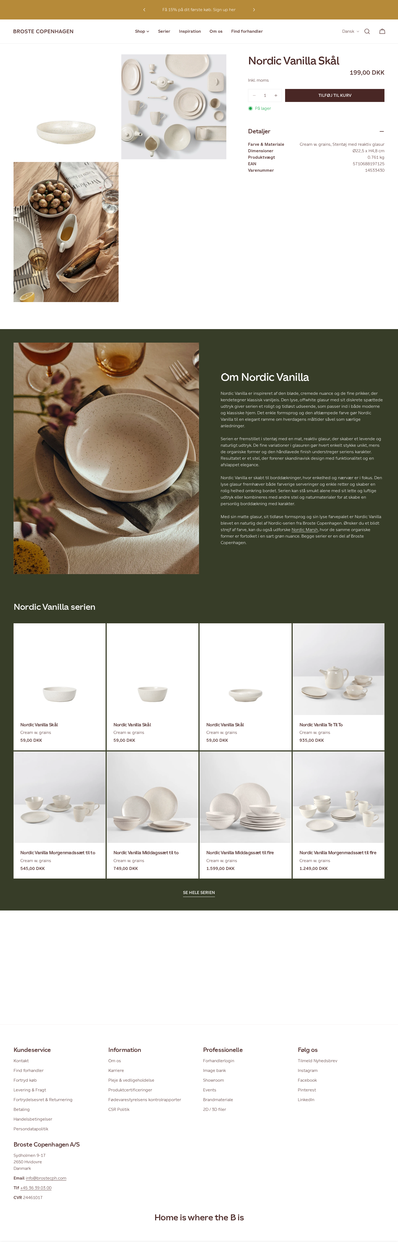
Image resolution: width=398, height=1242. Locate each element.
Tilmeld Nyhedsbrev (317, 1060)
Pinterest (307, 1090)
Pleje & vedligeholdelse (131, 1080)
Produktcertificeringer (130, 1090)
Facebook (307, 1080)
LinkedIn (306, 1099)
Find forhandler (29, 1070)
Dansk (348, 31)
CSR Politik (118, 1109)
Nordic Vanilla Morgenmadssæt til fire (338, 852)
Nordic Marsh (305, 529)
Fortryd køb (25, 1080)
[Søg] (367, 31)
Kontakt (21, 1060)
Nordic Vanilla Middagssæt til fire (240, 852)
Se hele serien (199, 892)
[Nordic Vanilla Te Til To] (338, 669)
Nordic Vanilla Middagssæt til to (146, 852)
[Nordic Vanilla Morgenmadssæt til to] (59, 797)
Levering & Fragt (30, 1090)
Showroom (213, 1080)
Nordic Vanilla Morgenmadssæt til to (57, 852)
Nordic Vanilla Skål (39, 724)
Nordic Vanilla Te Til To (321, 724)
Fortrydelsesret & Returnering (43, 1099)
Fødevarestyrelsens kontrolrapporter (144, 1099)
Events (209, 1090)
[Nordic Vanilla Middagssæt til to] (152, 797)
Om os (114, 1060)
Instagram (308, 1070)
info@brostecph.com (46, 1178)
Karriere (116, 1070)
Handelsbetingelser (33, 1119)
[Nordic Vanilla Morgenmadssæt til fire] (338, 797)
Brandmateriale (218, 1099)
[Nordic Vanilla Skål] (59, 669)
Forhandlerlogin (218, 1060)
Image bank (214, 1070)
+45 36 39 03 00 (35, 1187)
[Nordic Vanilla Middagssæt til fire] (245, 797)
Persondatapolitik (31, 1129)
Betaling (22, 1109)
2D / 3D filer (214, 1109)
